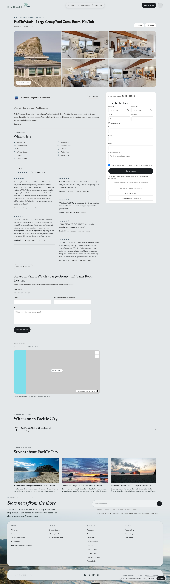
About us (90, 530)
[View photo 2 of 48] (85, 44)
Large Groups (22, 158)
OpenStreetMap (90, 391)
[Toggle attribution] (97, 391)
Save (140, 25)
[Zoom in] (97, 352)
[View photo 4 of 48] (85, 73)
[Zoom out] (97, 356)
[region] (57, 372)
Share (152, 25)
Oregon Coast (27, 17)
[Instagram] (94, 575)
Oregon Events (54, 530)
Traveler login (130, 530)
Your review (18, 308)
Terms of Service (93, 557)
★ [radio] (15, 292)
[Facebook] (85, 575)
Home (16, 17)
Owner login (129, 534)
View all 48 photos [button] (23, 83)
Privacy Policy (112, 178)
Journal (89, 534)
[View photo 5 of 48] (132, 73)
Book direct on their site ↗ (131, 198)
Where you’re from (65, 298)
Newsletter (91, 538)
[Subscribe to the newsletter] (159, 503)
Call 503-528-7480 (131, 193)
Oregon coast (16, 534)
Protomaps (80, 391)
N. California (15, 542)
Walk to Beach (22, 152)
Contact (90, 545)
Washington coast (18, 538)
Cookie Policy (92, 553)
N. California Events (56, 538)
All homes (14, 530)
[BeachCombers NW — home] (18, 5)
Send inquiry (131, 171)
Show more (18, 124)
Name (16, 298)
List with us (149, 5)
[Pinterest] (98, 575)
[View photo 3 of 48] (132, 44)
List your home (92, 542)
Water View (65, 152)
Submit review (22, 330)
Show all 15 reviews (23, 267)
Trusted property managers (21, 545)
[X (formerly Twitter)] (89, 575)
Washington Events (56, 534)
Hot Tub (20, 155)
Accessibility (91, 561)
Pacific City (42, 17)
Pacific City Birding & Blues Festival (36, 428)
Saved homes (130, 538)
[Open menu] (160, 5)
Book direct (94, 97)
